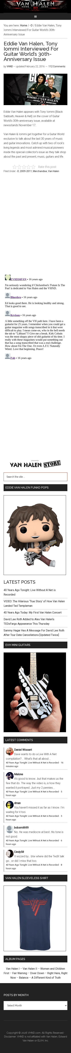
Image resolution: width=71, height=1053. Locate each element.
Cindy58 (19, 852)
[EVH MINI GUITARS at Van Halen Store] (35, 731)
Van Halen (53, 171)
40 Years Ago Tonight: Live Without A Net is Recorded (32, 762)
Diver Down (37, 973)
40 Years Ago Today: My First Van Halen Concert (33, 612)
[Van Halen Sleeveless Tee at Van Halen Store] (35, 950)
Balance (23, 977)
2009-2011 (26, 171)
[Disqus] (36, 316)
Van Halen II (30, 968)
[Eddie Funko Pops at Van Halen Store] (35, 574)
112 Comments (56, 66)
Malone (18, 774)
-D (18, 171)
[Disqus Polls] (36, 226)
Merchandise (40, 171)
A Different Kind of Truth (46, 977)
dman (17, 803)
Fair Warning (19, 973)
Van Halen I (13, 968)
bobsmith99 (21, 827)
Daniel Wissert (23, 749)
